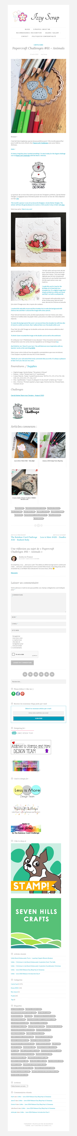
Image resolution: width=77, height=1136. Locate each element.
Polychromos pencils (22, 1054)
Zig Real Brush (19, 1075)
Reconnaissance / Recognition (29, 33)
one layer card (30, 1050)
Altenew (17, 1009)
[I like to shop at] (36, 893)
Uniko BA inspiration (35, 1064)
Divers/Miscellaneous (22, 1030)
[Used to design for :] (27, 799)
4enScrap (19, 508)
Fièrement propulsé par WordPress (38, 1124)
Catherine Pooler (45, 1016)
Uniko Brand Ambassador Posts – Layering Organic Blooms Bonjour (32, 958)
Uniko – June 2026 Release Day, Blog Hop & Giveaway (27, 970)
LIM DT (16, 1047)
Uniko (16, 1064)
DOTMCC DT (43, 1030)
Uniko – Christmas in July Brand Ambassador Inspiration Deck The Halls (33, 962)
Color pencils (54, 508)
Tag (12, 999)
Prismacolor (44, 1054)
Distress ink (30, 511)
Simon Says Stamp (38, 1057)
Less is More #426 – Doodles (53, 536)
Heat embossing (40, 1040)
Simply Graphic (19, 1061)
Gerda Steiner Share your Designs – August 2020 (27, 395)
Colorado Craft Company (41, 1019)
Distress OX (54, 1026)
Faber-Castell (43, 511)
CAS (28, 1016)
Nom (14, 617)
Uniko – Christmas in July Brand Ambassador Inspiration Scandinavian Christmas (36, 966)
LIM (56, 1044)
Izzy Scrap (44, 54)
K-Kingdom (43, 1044)
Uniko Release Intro (21, 1068)
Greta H (13, 1104)
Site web (15, 630)
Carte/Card (38, 45)
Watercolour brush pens (45, 1071)
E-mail (15, 624)
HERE (33, 348)
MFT (14, 1050)
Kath (12, 1096)
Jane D (13, 1100)
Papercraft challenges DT (36, 515)
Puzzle (13, 996)
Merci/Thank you (47, 1047)
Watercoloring (20, 1071)
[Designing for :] (22, 735)
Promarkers (18, 1057)
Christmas (18, 1019)
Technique (38, 518)
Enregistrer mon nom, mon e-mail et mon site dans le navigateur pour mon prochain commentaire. (18, 642)
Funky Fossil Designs (22, 1037)
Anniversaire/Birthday (35, 508)
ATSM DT (44, 1012)
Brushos (16, 1016)
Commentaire (17, 595)
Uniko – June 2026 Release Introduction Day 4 (25, 974)
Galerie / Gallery (52, 33)
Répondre (14, 573)
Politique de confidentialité (44, 36)
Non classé (14, 992)
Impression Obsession (22, 1044)
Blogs (27, 29)
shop (62, 205)
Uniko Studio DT (44, 1068)
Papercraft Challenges (40, 143)
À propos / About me (41, 29)
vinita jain (14, 1112)
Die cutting (17, 511)
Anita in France (26, 557)
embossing (17, 1033)
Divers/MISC (15, 988)
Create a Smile (39, 1023)
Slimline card (38, 1061)
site (17, 198)
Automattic (46, 1125)
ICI (57, 342)
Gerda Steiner (57, 511)
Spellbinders (55, 515)
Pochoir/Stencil (51, 1050)
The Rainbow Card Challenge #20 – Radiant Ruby (24, 537)
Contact (24, 36)
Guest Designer (19, 1040)
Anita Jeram (33, 1009)
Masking (18, 515)
